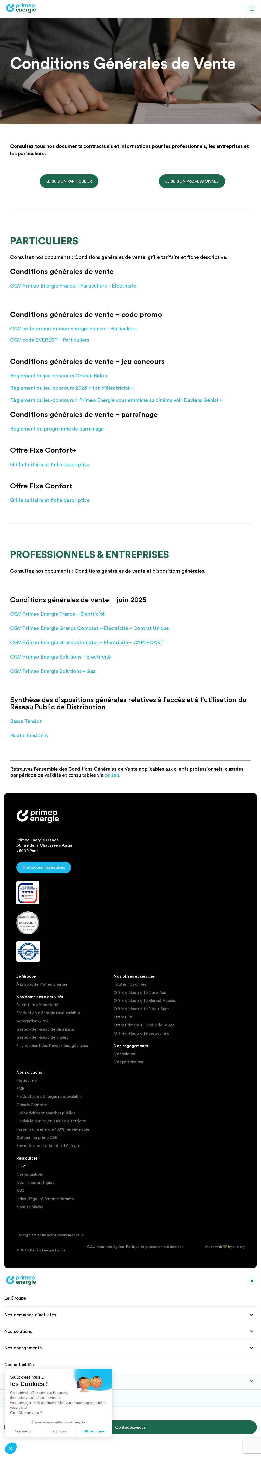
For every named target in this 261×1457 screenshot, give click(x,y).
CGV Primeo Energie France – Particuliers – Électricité (73, 286)
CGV (20, 1166)
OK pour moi (94, 1431)
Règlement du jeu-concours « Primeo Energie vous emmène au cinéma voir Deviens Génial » (116, 400)
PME (20, 1088)
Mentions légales (110, 1246)
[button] (11, 1448)
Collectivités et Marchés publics (45, 1113)
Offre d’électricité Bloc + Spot (141, 1009)
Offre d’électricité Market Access (144, 1001)
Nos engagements (23, 1348)
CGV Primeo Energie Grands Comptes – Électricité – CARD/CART (87, 642)
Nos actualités (29, 1174)
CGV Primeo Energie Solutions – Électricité (60, 657)
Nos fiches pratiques (35, 1182)
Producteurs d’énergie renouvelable (49, 1097)
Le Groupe (15, 1298)
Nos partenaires (128, 1062)
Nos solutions (18, 1331)
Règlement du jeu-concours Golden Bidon (58, 376)
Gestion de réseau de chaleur (43, 1037)
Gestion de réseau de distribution (46, 1029)
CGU (91, 1246)
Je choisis (59, 1431)
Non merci (23, 1431)
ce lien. (112, 775)
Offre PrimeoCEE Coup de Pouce (144, 1025)
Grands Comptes (31, 1105)
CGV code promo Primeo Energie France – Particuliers (73, 329)
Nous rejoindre (29, 1207)
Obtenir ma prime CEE (36, 1138)
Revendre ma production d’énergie (48, 1146)
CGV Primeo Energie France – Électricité (57, 614)
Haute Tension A (29, 735)
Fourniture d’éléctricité (37, 1005)
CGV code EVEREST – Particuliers (49, 340)
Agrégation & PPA (32, 1021)
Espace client (27, 1381)
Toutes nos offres (130, 984)
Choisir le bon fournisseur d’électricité (51, 1121)
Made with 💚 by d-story (225, 1247)
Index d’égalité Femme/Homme (45, 1199)
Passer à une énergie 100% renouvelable (52, 1129)
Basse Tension (26, 721)
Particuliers (26, 1080)
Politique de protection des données (155, 1246)
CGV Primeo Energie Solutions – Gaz (52, 671)
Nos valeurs (124, 1054)
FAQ (20, 1191)
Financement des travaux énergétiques (52, 1046)
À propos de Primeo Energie (41, 984)
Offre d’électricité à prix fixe (140, 992)
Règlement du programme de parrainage (57, 429)
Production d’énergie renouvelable (48, 1013)
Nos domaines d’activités (30, 1314)
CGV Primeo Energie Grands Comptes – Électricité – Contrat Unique (89, 628)
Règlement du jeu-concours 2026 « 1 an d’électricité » (72, 388)
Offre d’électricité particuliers (141, 1033)
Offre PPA (123, 1017)
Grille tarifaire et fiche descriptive (49, 464)
